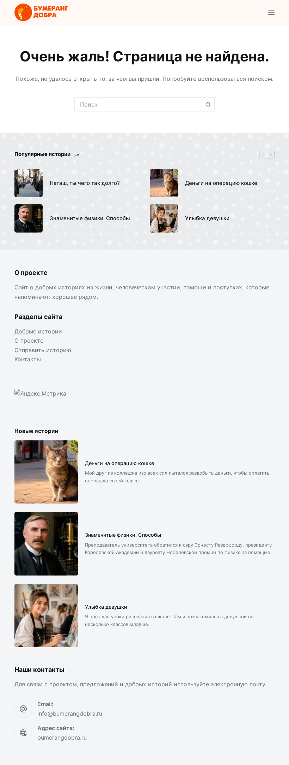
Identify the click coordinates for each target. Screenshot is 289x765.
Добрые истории (38, 331)
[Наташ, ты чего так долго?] (28, 183)
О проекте (28, 340)
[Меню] (271, 12)
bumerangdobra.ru (62, 737)
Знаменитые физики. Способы (90, 218)
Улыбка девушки (207, 218)
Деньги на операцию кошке (221, 183)
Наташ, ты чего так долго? (85, 183)
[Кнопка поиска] (208, 104)
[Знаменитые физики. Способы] (28, 218)
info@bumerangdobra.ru (69, 713)
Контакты (27, 359)
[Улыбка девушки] (164, 218)
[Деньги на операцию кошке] (164, 183)
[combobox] (138, 104)
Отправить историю (42, 350)
